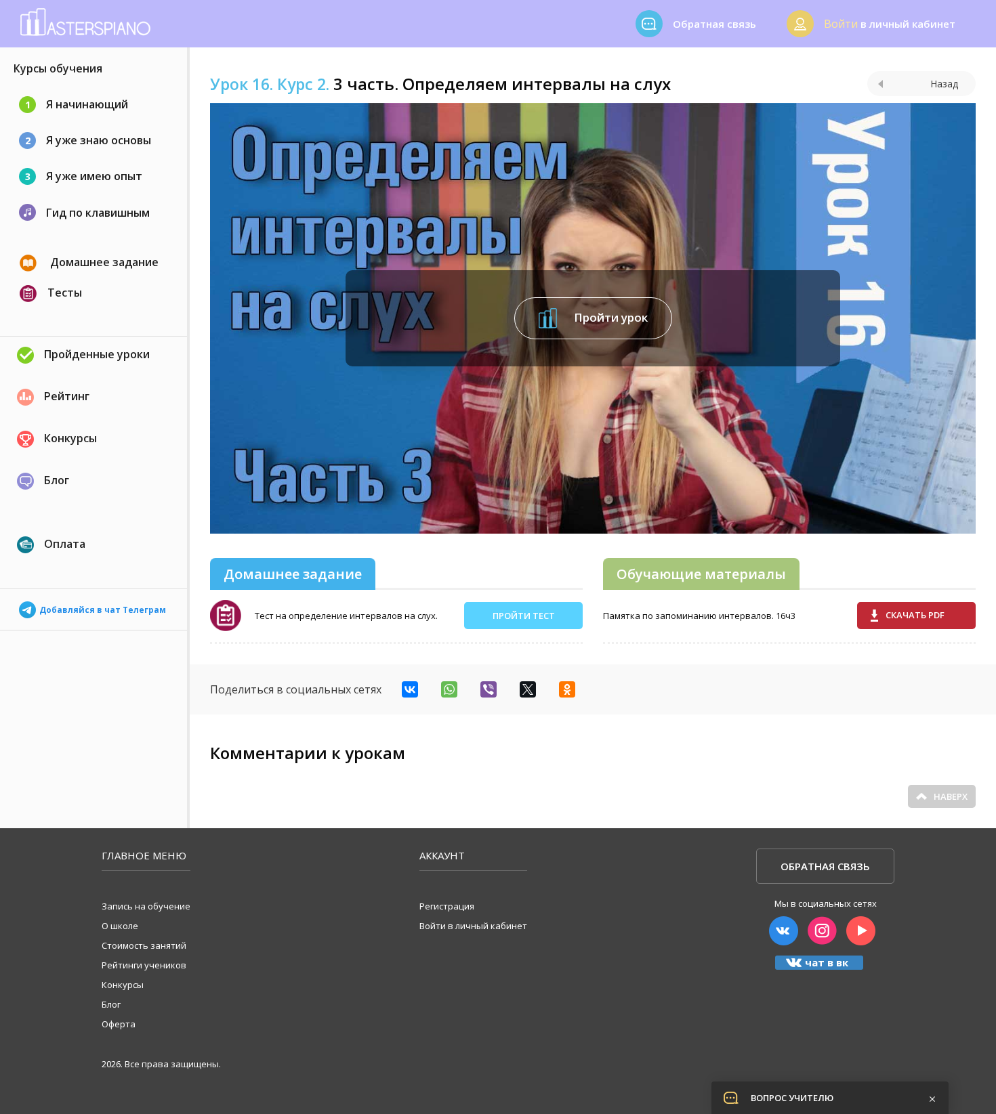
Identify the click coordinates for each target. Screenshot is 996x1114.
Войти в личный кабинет (473, 926)
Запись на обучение (146, 906)
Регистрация (446, 906)
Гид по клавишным (98, 212)
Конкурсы (70, 438)
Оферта (119, 1024)
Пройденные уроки (97, 354)
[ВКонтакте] (410, 689)
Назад (944, 83)
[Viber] (488, 689)
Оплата (64, 543)
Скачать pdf (915, 615)
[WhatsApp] (449, 689)
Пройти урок (609, 316)
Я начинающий (77, 104)
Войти (841, 23)
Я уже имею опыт (84, 176)
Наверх (951, 796)
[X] (528, 689)
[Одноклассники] (567, 689)
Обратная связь (825, 866)
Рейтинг (66, 396)
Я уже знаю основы (88, 140)
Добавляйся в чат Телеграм (102, 606)
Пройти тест (524, 615)
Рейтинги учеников (144, 965)
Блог (56, 480)
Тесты (64, 292)
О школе (120, 926)
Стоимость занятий (144, 945)
